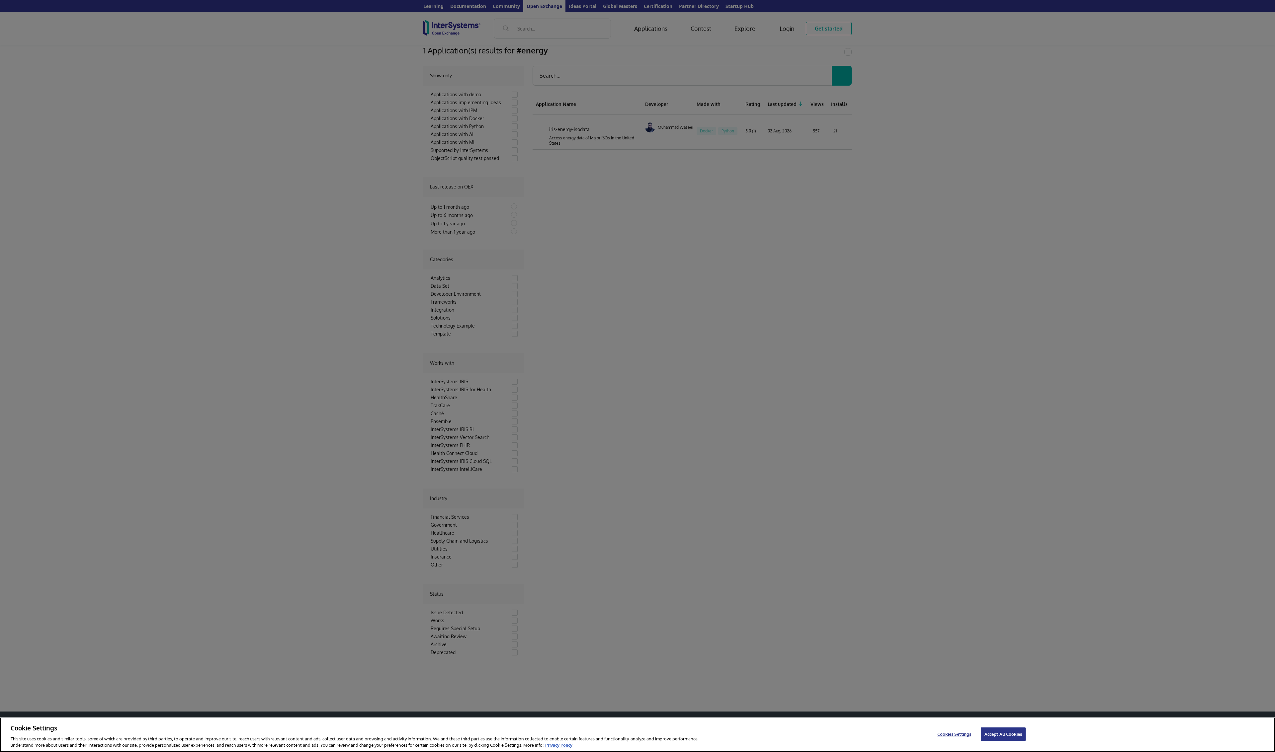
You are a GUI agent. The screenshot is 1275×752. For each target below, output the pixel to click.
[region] (637, 734)
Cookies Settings (954, 734)
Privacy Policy (558, 745)
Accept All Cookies (1003, 734)
